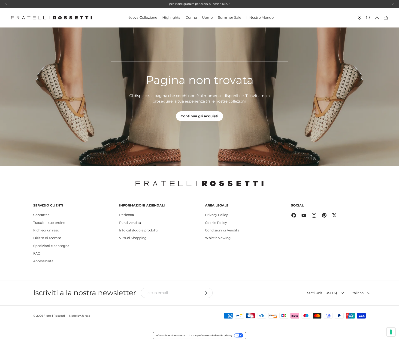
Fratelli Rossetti (54, 315)
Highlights (171, 17)
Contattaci (41, 215)
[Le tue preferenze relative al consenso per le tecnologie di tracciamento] (391, 332)
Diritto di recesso (47, 238)
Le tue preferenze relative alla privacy (211, 335)
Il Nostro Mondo (260, 17)
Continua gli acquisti (199, 116)
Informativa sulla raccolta (170, 335)
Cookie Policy (216, 223)
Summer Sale (229, 17)
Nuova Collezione (142, 17)
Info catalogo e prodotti (138, 230)
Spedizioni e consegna (51, 246)
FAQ (36, 253)
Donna (191, 17)
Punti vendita (130, 223)
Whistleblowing (218, 238)
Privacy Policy (216, 215)
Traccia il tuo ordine (49, 223)
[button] (385, 17)
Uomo (207, 17)
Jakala (86, 315)
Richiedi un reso (46, 230)
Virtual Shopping (133, 238)
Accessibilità (43, 261)
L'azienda (126, 215)
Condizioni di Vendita (222, 230)
